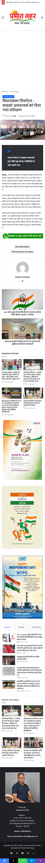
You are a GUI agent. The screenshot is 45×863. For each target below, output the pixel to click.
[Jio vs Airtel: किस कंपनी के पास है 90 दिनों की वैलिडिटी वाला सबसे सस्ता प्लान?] (8, 637)
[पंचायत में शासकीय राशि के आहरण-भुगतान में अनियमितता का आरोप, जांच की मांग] (33, 742)
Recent (21, 627)
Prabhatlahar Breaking (23, 252)
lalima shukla (9, 116)
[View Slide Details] (22, 236)
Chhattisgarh (14, 92)
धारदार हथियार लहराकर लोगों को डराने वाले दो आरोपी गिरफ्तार (32, 403)
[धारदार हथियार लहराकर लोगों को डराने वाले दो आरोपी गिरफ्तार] (33, 393)
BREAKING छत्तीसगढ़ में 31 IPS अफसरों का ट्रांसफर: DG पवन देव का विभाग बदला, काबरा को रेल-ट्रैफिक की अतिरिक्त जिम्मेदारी (11, 406)
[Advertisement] (22, 59)
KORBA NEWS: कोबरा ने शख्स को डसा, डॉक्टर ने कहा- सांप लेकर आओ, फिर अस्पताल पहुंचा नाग (11, 375)
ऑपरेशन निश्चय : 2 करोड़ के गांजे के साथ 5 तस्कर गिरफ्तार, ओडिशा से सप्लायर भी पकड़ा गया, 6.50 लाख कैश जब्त (32, 376)
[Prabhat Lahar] (22, 17)
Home (6, 92)
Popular (7, 627)
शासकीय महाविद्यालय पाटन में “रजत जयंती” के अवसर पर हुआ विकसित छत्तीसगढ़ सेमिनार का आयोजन (28, 685)
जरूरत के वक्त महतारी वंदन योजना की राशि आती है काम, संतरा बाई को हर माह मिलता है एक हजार (30, 648)
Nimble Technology (28, 848)
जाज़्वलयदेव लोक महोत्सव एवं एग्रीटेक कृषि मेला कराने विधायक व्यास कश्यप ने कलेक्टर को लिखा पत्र (29, 671)
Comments (36, 627)
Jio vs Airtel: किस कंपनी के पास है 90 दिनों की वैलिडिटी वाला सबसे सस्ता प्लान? (29, 637)
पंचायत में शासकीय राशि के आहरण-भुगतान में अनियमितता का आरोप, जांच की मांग (33, 754)
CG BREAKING (22, 247)
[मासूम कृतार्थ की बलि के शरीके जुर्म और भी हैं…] (8, 660)
